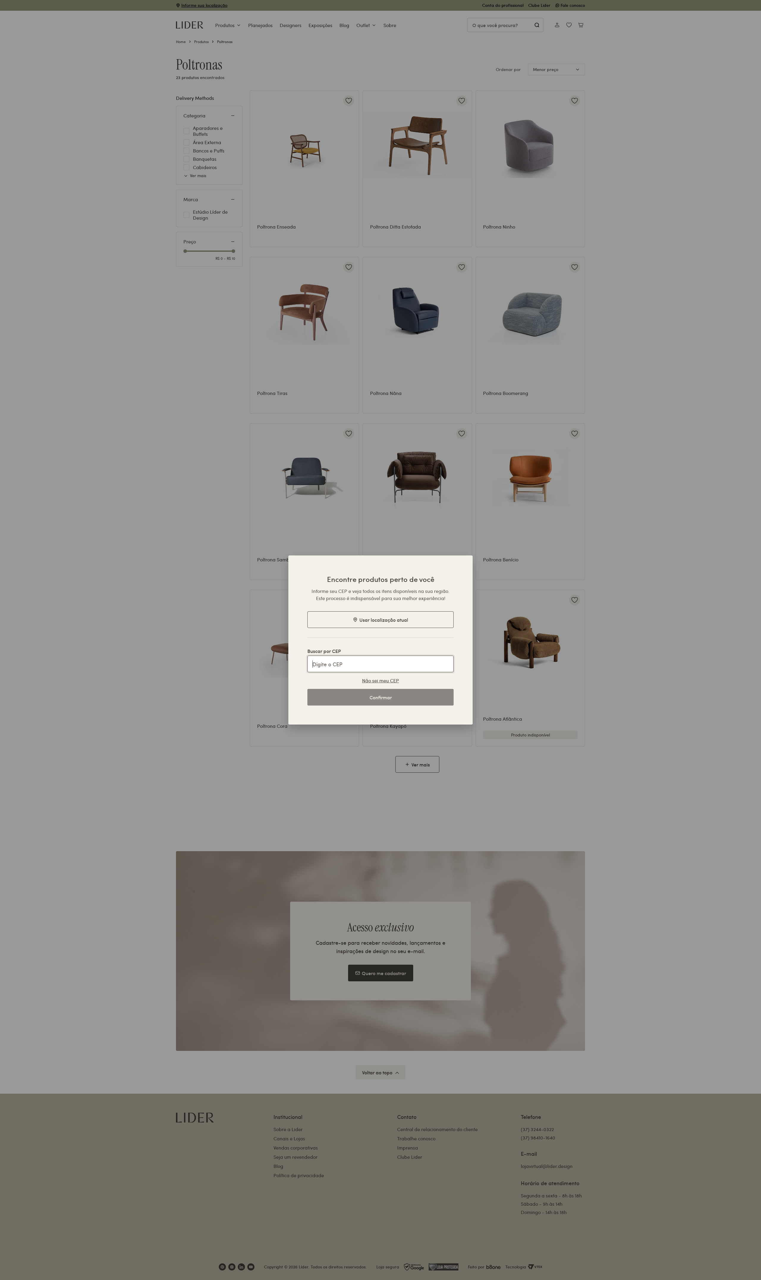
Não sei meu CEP (380, 680)
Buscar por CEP (324, 651)
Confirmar (381, 697)
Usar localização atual (383, 619)
